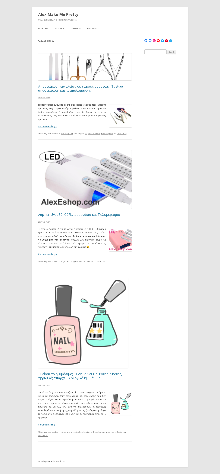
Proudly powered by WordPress (51, 461)
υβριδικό (119, 432)
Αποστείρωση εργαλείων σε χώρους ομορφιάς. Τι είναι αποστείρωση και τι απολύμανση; (80, 88)
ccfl (78, 432)
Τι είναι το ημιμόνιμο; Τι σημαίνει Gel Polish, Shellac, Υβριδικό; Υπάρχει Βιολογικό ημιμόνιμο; (80, 376)
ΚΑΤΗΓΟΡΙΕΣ (43, 28)
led (92, 432)
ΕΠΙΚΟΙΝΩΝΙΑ (93, 28)
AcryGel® (59, 28)
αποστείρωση (107, 133)
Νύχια (63, 261)
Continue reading (47, 126)
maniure (81, 261)
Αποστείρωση (67, 133)
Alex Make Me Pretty (58, 14)
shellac (98, 432)
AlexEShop (76, 28)
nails (88, 261)
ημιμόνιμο (109, 432)
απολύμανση (94, 133)
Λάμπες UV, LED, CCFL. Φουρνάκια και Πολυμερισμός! (80, 214)
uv (86, 133)
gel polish (85, 432)
